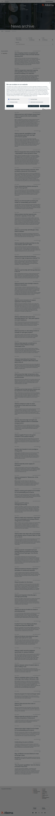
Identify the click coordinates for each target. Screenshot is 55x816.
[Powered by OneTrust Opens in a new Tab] (46, 109)
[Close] (50, 83)
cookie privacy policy (28, 95)
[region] (28, 96)
